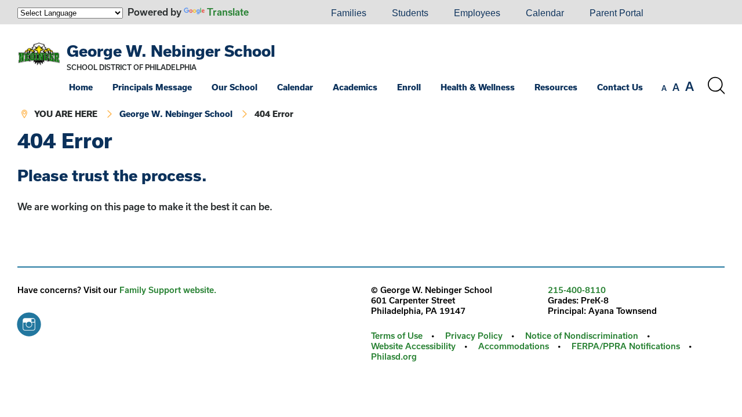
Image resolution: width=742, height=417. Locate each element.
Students (410, 13)
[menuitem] (279, 13)
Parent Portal (616, 13)
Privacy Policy (474, 336)
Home (81, 87)
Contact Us (620, 87)
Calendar (545, 13)
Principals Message (152, 87)
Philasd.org (394, 356)
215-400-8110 (577, 290)
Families (348, 13)
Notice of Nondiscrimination (581, 336)
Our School (234, 87)
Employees (477, 13)
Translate (228, 11)
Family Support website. (167, 290)
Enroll (409, 87)
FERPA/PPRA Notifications (626, 346)
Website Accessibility (413, 346)
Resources (555, 87)
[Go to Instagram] (29, 321)
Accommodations (513, 346)
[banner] (371, 77)
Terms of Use (397, 336)
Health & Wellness (478, 87)
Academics (355, 87)
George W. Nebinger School (171, 51)
